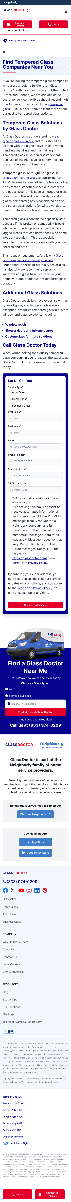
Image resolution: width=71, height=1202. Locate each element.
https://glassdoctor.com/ (29, 558)
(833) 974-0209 (45, 725)
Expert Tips (10, 999)
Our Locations (11, 1007)
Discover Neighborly (33, 814)
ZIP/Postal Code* (17, 483)
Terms (16, 563)
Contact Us (10, 957)
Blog (5, 992)
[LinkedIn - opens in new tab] (37, 890)
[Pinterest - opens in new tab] (45, 890)
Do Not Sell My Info (13, 1136)
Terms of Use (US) (13, 1096)
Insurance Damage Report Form (22, 1021)
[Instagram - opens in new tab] (29, 890)
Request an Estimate (20, 24)
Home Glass (19, 399)
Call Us (56, 24)
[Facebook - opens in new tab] (5, 890)
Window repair (15, 324)
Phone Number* (16, 454)
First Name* (14, 411)
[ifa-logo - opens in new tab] (9, 1032)
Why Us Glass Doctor (16, 942)
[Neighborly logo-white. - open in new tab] (11, 2)
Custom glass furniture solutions (28, 336)
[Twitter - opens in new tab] (13, 890)
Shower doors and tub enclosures (29, 330)
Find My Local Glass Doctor (35, 712)
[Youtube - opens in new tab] (21, 890)
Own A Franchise (13, 971)
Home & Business (20, 695)
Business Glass (21, 405)
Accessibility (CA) (12, 1130)
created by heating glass (20, 177)
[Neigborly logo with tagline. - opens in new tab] (52, 745)
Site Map (8, 1014)
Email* (11, 440)
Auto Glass (19, 392)
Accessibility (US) (12, 1123)
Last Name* (14, 426)
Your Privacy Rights (19, 1143)
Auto (12, 689)
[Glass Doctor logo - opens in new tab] (19, 745)
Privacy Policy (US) (13, 1110)
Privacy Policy (37, 563)
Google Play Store (38, 852)
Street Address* (17, 469)
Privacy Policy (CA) (13, 1116)
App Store (38, 842)
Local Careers (11, 964)
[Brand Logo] (35, 873)
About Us (8, 949)
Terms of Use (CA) (13, 1103)
